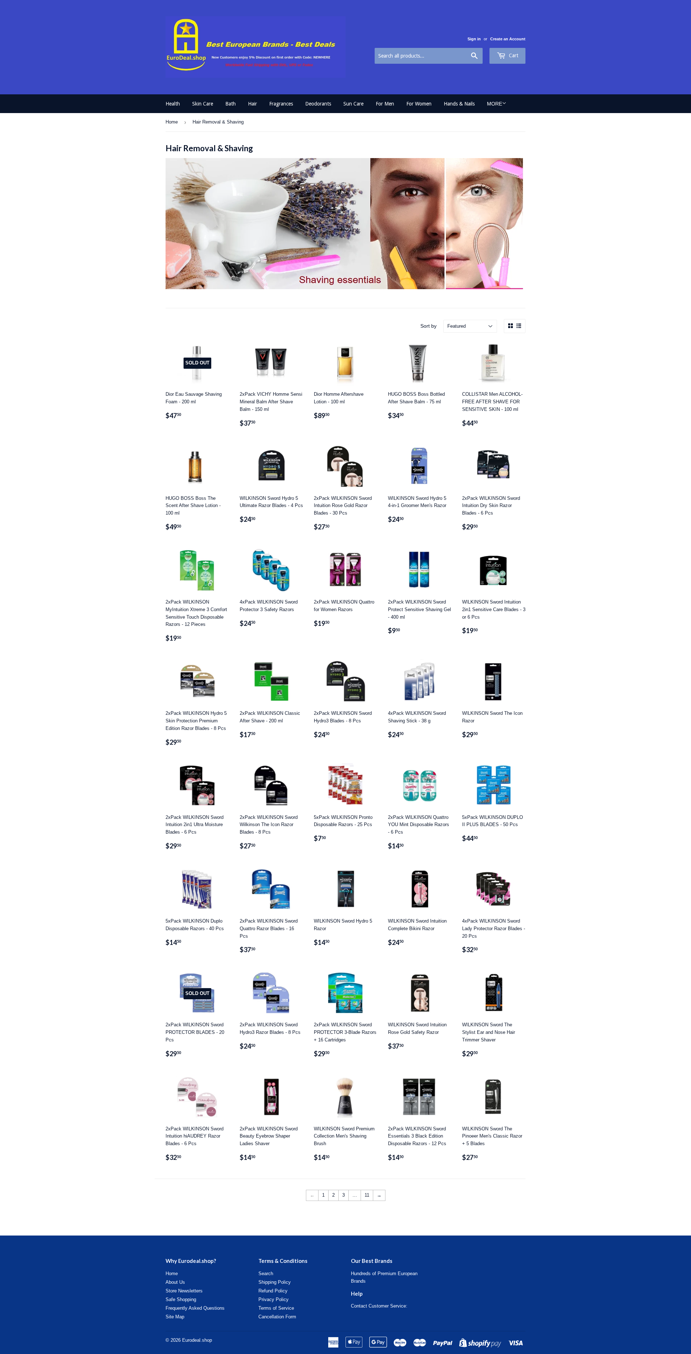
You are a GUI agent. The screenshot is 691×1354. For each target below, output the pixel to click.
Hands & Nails (459, 104)
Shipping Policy (274, 1282)
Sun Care (353, 104)
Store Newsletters (184, 1291)
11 (367, 1195)
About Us (175, 1282)
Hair (252, 104)
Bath (230, 104)
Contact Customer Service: (379, 1306)
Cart (512, 55)
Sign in (474, 39)
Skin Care (202, 104)
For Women (419, 104)
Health (173, 104)
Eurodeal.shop (197, 1340)
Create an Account (507, 39)
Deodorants (318, 104)
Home (172, 122)
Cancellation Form (277, 1316)
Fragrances (281, 104)
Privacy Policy (273, 1299)
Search (265, 1273)
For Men (385, 104)
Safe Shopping (181, 1299)
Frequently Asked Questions (195, 1308)
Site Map (175, 1316)
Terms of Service (276, 1308)
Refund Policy (273, 1291)
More (494, 104)
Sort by (428, 326)
